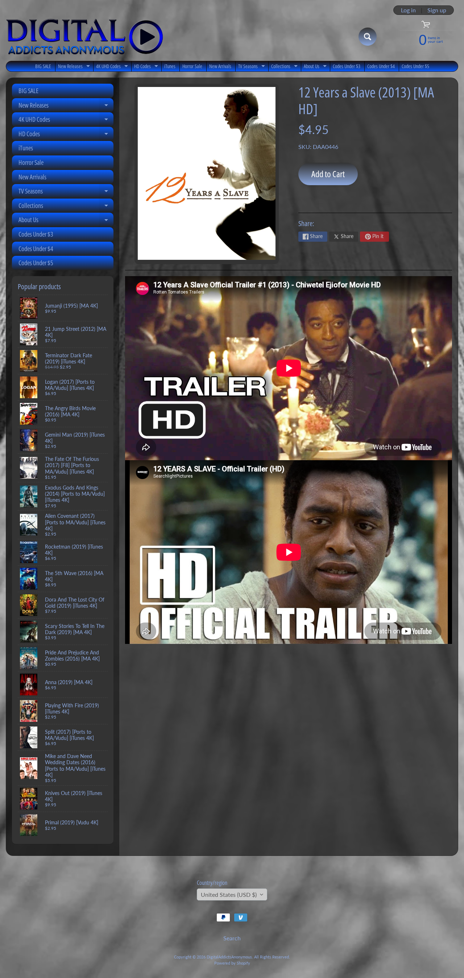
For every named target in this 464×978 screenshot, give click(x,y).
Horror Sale (192, 66)
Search (232, 938)
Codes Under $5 (415, 66)
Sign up (436, 10)
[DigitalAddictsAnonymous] (84, 36)
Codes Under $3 (346, 66)
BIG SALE (43, 66)
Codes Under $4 (381, 66)
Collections (285, 67)
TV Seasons (252, 67)
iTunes (169, 66)
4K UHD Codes (113, 67)
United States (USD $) (229, 894)
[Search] (368, 37)
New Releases (75, 67)
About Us (316, 67)
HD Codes (147, 67)
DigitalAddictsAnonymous (229, 956)
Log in (408, 10)
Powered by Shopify (232, 963)
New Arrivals (220, 66)
